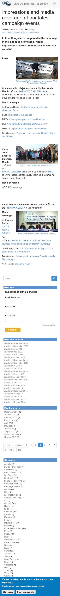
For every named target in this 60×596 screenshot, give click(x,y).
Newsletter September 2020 (15, 346)
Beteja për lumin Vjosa (19, 263)
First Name (10, 306)
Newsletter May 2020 (12, 351)
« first (7, 445)
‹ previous (18, 445)
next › (12, 449)
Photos (7, 536)
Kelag (6, 508)
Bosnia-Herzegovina (13, 480)
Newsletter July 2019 (12, 365)
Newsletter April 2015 (12, 396)
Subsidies (8, 564)
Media (32, 32)
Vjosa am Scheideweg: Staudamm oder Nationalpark (29, 258)
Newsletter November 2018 (15, 371)
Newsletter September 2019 (15, 362)
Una (6, 567)
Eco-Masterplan (11, 494)
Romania (8, 545)
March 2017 (9, 420)
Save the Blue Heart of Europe (31, 3)
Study (6, 561)
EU (5, 500)
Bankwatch (9, 469)
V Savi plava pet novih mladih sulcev (27, 119)
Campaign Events (12, 486)
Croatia (7, 489)
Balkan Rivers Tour (12, 466)
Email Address (12, 297)
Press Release (10, 539)
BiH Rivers (9, 475)
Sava (16, 32)
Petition (7, 533)
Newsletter (8, 379)
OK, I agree (8, 592)
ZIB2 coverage (15, 187)
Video (37, 32)
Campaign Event (11, 483)
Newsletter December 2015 (15, 390)
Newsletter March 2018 (13, 374)
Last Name (10, 315)
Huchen (11, 32)
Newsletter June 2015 (13, 393)
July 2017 (8, 428)
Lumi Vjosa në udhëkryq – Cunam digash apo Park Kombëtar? (27, 250)
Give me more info (25, 592)
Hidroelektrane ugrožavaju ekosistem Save (25, 108)
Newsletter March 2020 (13, 354)
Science (7, 553)
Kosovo (7, 514)
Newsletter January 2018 (14, 376)
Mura (6, 531)
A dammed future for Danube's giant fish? (27, 123)
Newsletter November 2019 (15, 360)
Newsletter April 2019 (12, 368)
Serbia (7, 556)
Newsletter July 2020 (12, 348)
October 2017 (10, 437)
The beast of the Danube (20, 114)
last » (20, 449)
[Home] (7, 3)
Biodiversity (9, 478)
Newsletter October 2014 (14, 402)
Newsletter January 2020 (14, 357)
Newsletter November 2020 (15, 343)
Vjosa (20, 32)
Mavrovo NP (9, 522)
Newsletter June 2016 (13, 388)
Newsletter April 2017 (12, 382)
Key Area (26, 32)
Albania (7, 464)
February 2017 (10, 417)
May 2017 (8, 425)
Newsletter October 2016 (14, 385)
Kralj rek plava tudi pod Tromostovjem (27, 128)
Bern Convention (11, 472)
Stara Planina (10, 559)
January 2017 (10, 414)
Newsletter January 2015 (14, 399)
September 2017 (20, 379)
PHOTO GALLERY (11, 171)
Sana (6, 547)
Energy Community (12, 497)
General (7, 503)
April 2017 (8, 423)
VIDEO (49, 171)
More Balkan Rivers (13, 528)
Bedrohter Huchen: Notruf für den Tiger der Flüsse (28, 134)
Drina (6, 492)
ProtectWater (10, 542)
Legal (6, 520)
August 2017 (9, 431)
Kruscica (8, 517)
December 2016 (11, 411)
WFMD (7, 575)
